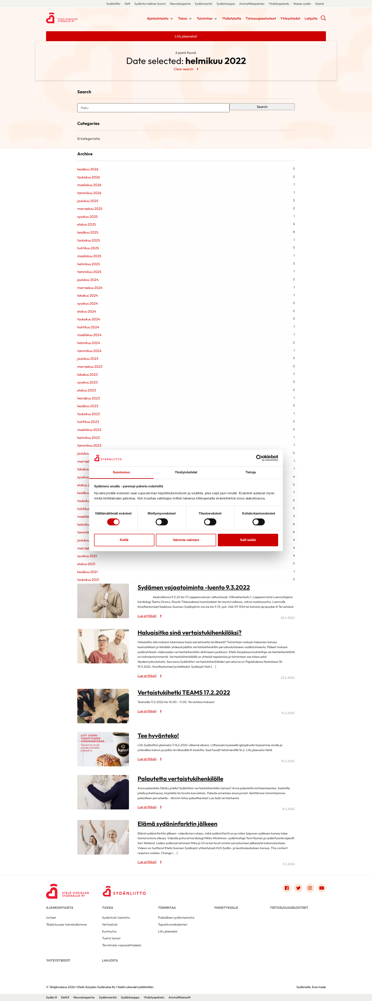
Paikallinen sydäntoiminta (176, 917)
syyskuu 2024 (87, 303)
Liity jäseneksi (167, 931)
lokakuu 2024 (87, 295)
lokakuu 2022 (87, 469)
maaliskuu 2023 (89, 429)
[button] (323, 19)
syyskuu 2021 (87, 556)
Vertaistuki (109, 924)
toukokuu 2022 (88, 501)
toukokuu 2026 (88, 177)
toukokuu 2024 (88, 319)
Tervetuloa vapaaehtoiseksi (121, 945)
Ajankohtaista (157, 18)
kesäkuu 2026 (87, 169)
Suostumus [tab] (121, 472)
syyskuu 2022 (87, 477)
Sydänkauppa (226, 4)
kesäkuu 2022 (87, 493)
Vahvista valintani (186, 540)
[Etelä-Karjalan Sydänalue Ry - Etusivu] (67, 889)
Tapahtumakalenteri (172, 924)
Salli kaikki (248, 540)
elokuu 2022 (86, 485)
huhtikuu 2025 (88, 248)
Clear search (183, 69)
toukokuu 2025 (88, 240)
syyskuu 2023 (87, 382)
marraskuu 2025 (89, 208)
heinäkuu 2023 (88, 398)
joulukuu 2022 (87, 453)
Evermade (319, 987)
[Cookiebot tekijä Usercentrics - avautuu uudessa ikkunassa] (259, 458)
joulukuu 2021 (87, 540)
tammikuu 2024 (89, 351)
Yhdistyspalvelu (279, 4)
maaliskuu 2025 (89, 256)
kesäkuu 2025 (87, 232)
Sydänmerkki (203, 4)
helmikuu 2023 (88, 437)
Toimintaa (204, 18)
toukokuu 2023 (88, 414)
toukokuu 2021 (88, 579)
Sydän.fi (51, 997)
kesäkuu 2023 (87, 406)
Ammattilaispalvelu (251, 4)
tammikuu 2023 (89, 445)
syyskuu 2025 (87, 216)
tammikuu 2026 (89, 193)
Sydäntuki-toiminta (116, 917)
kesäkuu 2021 (87, 572)
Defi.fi (65, 997)
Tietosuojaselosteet (261, 18)
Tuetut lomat (111, 938)
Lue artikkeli (147, 616)
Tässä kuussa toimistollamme (66, 924)
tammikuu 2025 (89, 272)
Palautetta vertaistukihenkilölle (180, 778)
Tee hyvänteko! (158, 735)
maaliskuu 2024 (89, 335)
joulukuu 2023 (87, 358)
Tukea (182, 18)
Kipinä (319, 4)
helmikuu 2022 (88, 524)
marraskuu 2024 (90, 287)
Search (262, 106)
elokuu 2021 (86, 564)
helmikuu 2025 (88, 264)
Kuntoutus (109, 931)
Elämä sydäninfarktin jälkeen (177, 823)
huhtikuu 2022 (88, 509)
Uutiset (51, 917)
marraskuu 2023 (89, 366)
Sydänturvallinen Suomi (150, 4)
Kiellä (124, 540)
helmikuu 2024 (88, 343)
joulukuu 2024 (88, 280)
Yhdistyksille (231, 18)
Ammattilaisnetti (180, 997)
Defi (127, 4)
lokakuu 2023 (87, 374)
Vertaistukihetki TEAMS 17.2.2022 (184, 692)
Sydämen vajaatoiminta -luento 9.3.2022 (194, 587)
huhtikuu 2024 (88, 327)
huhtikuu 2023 (88, 421)
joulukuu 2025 (87, 201)
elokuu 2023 (86, 390)
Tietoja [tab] (250, 472)
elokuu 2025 (86, 224)
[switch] (162, 522)
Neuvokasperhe (180, 4)
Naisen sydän (302, 4)
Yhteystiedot (290, 18)
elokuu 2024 (86, 311)
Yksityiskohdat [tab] (186, 472)
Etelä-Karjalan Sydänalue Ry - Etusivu (80, 17)
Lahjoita (311, 18)
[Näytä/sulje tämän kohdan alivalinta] (171, 19)
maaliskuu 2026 (89, 185)
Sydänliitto (113, 4)
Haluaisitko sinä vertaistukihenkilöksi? (190, 632)
